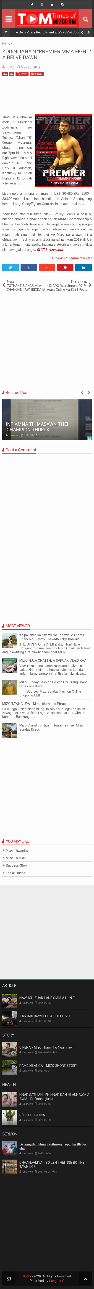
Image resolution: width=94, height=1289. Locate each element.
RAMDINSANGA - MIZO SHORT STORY (48, 1066)
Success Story (17, 865)
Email (39, 74)
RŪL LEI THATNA (32, 1115)
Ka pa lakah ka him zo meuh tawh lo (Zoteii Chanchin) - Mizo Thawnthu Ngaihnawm (51, 637)
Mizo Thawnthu (17, 850)
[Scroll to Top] (85, 1278)
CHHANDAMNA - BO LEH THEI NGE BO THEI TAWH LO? (52, 1164)
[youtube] (42, 4)
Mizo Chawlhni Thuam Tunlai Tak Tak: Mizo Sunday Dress (51, 727)
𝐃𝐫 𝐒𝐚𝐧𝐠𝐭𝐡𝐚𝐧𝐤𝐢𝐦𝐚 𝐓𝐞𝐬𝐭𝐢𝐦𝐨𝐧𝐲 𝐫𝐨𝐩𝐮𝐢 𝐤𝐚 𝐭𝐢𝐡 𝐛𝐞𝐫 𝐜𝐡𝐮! (53, 1146)
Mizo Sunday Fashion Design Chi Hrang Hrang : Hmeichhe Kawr (54, 684)
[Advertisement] (47, 97)
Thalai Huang (15, 873)
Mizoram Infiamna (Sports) (72, 257)
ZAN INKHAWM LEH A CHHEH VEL (45, 1016)
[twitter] (52, 4)
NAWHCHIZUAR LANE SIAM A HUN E (47, 998)
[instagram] (62, 4)
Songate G (57, 1280)
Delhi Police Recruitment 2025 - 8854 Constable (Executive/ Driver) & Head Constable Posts (53, 33)
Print (24, 74)
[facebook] (32, 4)
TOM (25, 1276)
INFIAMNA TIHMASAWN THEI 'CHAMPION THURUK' (37, 426)
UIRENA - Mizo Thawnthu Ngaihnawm (47, 1047)
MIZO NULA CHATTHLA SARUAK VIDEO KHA (52, 660)
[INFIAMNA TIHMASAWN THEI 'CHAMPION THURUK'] (47, 419)
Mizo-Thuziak (16, 858)
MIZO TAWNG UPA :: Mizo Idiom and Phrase (35, 704)
